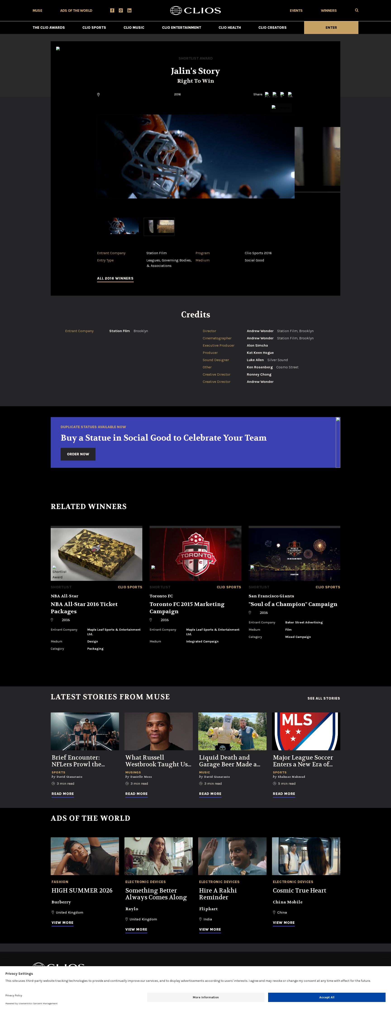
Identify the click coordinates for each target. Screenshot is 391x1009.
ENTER (331, 27)
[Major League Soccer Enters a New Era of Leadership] (306, 731)
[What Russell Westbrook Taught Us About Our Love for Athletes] (158, 731)
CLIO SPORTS (94, 27)
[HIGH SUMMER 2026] (85, 856)
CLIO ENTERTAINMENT (181, 27)
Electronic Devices (145, 882)
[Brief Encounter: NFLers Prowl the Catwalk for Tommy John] (85, 731)
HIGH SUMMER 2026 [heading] (82, 890)
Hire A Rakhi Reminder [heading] (218, 894)
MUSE (37, 10)
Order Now (78, 454)
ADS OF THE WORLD (76, 10)
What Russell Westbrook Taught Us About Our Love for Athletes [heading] (156, 761)
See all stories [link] (324, 698)
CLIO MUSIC (134, 27)
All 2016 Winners (115, 278)
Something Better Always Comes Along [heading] (156, 894)
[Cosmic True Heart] (306, 856)
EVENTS (296, 10)
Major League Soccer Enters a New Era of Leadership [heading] (303, 761)
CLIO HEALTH (230, 27)
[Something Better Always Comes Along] (158, 856)
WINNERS (329, 10)
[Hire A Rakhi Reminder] (232, 856)
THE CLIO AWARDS (49, 27)
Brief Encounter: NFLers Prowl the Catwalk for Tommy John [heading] (81, 761)
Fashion (60, 882)
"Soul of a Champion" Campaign (293, 604)
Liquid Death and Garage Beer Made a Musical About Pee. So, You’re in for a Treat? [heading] (231, 761)
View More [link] (63, 922)
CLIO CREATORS (272, 27)
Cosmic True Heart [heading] (299, 890)
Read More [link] (63, 794)
